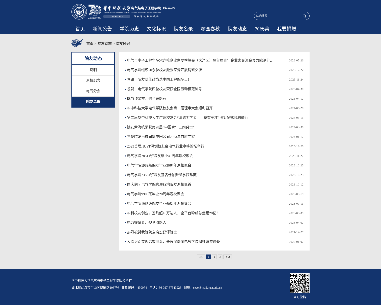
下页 (227, 256)
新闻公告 (102, 28)
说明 (93, 70)
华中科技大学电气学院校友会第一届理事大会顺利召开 (170, 108)
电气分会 (93, 91)
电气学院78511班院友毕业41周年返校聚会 (160, 156)
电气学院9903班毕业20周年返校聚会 (155, 194)
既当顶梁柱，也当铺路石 (146, 99)
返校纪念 (93, 81)
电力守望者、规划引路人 (146, 223)
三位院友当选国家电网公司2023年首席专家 (161, 137)
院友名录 (183, 28)
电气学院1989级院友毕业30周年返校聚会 (159, 165)
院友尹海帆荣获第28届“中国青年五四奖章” (160, 127)
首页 (80, 28)
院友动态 (237, 28)
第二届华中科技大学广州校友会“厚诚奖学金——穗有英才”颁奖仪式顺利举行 (187, 118)
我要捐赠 (286, 28)
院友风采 (123, 44)
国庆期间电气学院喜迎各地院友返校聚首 (159, 184)
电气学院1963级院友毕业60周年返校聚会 (159, 204)
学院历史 (129, 28)
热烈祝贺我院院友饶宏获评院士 (152, 232)
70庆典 (262, 28)
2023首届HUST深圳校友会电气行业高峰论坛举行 (165, 146)
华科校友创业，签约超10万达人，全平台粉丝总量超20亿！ (173, 213)
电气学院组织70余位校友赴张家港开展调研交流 (164, 70)
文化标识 (156, 28)
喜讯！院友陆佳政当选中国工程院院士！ (159, 80)
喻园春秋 (210, 28)
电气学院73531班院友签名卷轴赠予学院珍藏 (162, 175)
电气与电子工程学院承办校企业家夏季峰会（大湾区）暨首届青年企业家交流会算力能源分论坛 (202, 60)
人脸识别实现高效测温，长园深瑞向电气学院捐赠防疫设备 (173, 242)
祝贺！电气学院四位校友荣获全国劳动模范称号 (164, 89)
